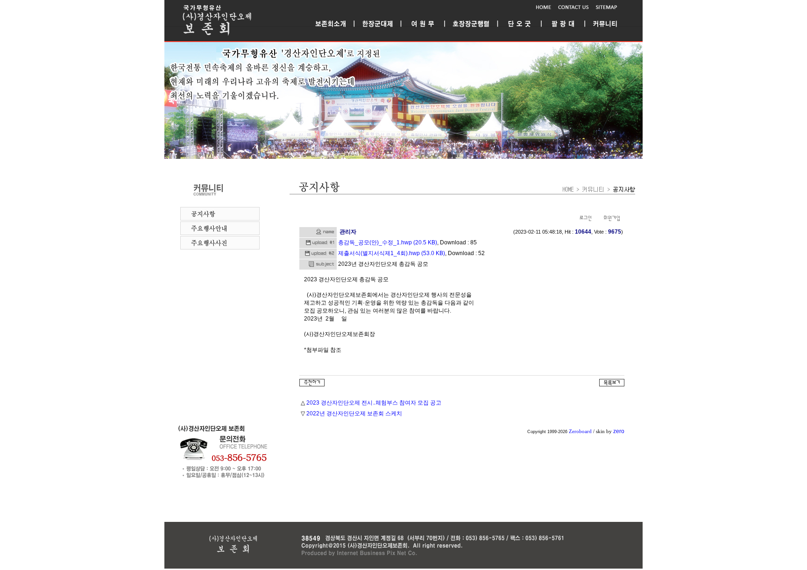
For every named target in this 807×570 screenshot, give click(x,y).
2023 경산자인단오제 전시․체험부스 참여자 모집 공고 (373, 402)
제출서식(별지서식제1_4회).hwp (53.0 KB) (391, 253)
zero (618, 431)
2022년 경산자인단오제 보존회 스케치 (354, 413)
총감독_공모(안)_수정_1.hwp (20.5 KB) (387, 242)
